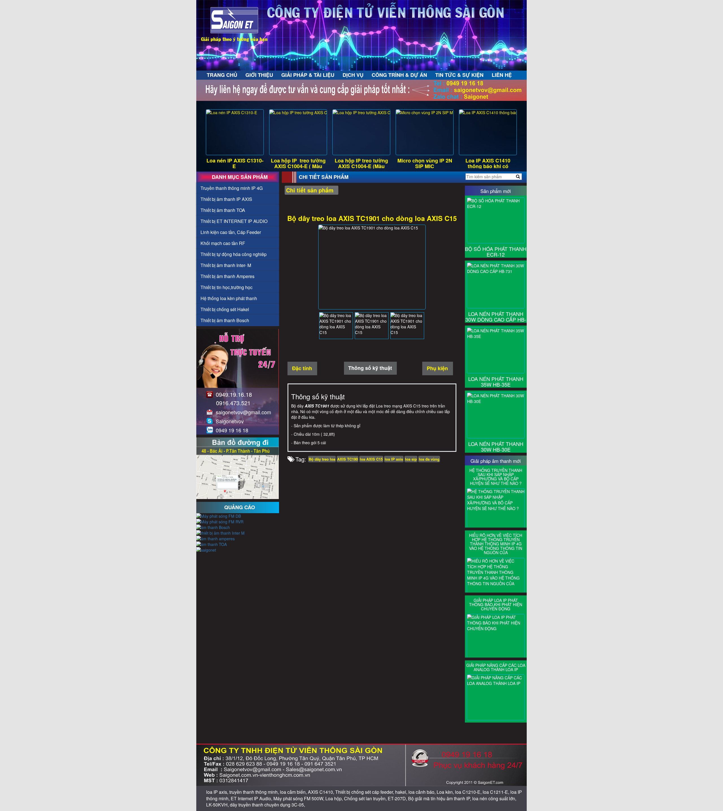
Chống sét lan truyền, (366, 798)
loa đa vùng (429, 459)
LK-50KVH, (218, 804)
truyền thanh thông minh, (254, 792)
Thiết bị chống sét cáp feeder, (365, 792)
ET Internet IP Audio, (252, 798)
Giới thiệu (259, 75)
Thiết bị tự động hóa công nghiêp (234, 254)
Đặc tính (302, 368)
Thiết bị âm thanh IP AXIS (226, 199)
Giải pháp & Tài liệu (307, 75)
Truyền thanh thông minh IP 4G (232, 188)
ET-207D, (398, 798)
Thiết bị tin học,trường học (226, 287)
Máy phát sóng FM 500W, (299, 798)
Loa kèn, (446, 792)
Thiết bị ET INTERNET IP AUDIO (234, 221)
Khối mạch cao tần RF (223, 243)
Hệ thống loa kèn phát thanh (229, 298)
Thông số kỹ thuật (370, 368)
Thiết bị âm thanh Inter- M (226, 265)
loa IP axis (394, 459)
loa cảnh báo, (422, 792)
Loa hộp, (334, 798)
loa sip (411, 459)
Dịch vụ (353, 75)
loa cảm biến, (294, 792)
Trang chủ (222, 75)
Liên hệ (502, 75)
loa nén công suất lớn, (494, 798)
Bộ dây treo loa (322, 459)
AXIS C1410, (321, 792)
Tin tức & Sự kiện (459, 75)
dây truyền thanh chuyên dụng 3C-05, (267, 804)
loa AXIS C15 (371, 459)
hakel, (401, 792)
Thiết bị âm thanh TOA (223, 210)
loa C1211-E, (496, 792)
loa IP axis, (217, 792)
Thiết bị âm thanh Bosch (225, 320)
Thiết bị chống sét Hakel (225, 309)
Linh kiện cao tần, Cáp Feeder (231, 232)
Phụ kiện (437, 368)
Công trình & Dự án (399, 75)
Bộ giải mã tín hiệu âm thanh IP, (440, 798)
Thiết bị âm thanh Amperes (227, 276)
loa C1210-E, (469, 792)
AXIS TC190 (347, 459)
